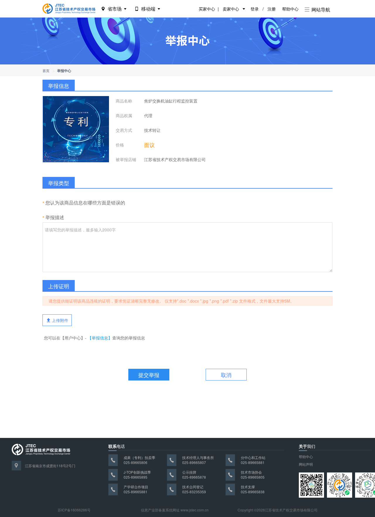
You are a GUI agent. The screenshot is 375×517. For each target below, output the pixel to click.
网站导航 (320, 9)
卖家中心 (231, 9)
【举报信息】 (100, 338)
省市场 (114, 8)
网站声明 (306, 464)
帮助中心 (290, 9)
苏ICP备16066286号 (74, 509)
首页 (46, 70)
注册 (271, 9)
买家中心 (207, 9)
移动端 (148, 8)
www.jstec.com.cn (194, 509)
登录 (254, 9)
